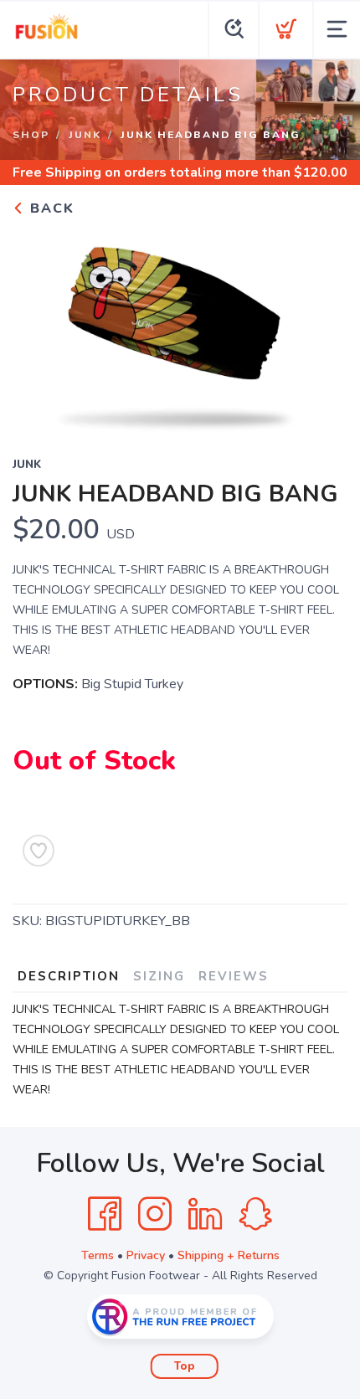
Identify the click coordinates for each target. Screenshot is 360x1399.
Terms (97, 1255)
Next (321, 325)
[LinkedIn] (205, 1214)
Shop (31, 134)
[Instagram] (155, 1214)
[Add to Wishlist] (38, 851)
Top (184, 1366)
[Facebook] (105, 1214)
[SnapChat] (255, 1214)
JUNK (85, 134)
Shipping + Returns (228, 1255)
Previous (38, 325)
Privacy (145, 1255)
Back (50, 208)
